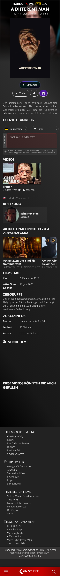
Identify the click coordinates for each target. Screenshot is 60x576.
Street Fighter (14, 483)
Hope (10, 480)
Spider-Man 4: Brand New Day (23, 496)
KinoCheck (10, 549)
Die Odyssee (13, 510)
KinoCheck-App (15, 529)
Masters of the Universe (19, 503)
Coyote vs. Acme (15, 453)
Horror (31, 321)
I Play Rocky (13, 476)
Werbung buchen (16, 533)
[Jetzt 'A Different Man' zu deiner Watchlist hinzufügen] (43, 93)
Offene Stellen (14, 536)
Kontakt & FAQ (14, 526)
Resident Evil (14, 450)
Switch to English (16, 543)
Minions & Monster (17, 506)
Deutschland (16, 129)
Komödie (42, 321)
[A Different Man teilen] (34, 93)
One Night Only (15, 436)
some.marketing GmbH (33, 549)
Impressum (43, 552)
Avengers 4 (13, 469)
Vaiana (10, 513)
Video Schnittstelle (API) (19, 540)
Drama (23, 321)
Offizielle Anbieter (18, 120)
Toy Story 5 (12, 499)
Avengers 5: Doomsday (19, 466)
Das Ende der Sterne (18, 443)
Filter (40, 129)
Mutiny (10, 439)
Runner (11, 446)
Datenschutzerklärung (30, 555)
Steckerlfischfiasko (16, 473)
